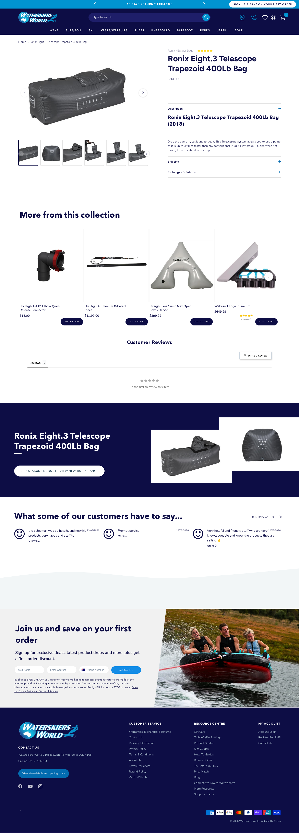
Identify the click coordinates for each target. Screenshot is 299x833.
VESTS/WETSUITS (114, 30)
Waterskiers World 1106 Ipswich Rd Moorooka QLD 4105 (55, 755)
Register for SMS (269, 737)
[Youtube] (30, 786)
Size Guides (201, 749)
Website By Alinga (271, 821)
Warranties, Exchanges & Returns (150, 732)
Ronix (171, 51)
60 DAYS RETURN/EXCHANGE (149, 4)
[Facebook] (20, 786)
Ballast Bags (185, 51)
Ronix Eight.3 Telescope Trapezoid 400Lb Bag (58, 42)
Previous (95, 4)
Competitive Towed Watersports (214, 783)
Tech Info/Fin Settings (207, 737)
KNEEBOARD (160, 30)
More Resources (204, 789)
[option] (84, 92)
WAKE (54, 30)
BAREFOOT (185, 30)
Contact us (265, 743)
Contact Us (136, 737)
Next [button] (143, 93)
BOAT (239, 30)
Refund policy (137, 772)
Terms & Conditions (141, 754)
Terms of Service (139, 766)
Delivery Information (141, 743)
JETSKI (222, 30)
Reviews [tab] (34, 363)
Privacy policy (137, 749)
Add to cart (71, 321)
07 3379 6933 (38, 761)
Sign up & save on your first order (262, 4)
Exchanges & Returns (182, 172)
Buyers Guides (203, 760)
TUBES (139, 30)
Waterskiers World (249, 821)
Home (22, 42)
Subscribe (126, 669)
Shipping (173, 162)
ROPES (205, 30)
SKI (91, 30)
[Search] (206, 17)
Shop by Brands (204, 794)
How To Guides (204, 754)
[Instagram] (40, 786)
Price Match (201, 772)
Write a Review (257, 355)
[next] (268, 277)
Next (204, 4)
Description (175, 109)
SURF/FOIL (74, 30)
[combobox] (149, 17)
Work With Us (138, 777)
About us (135, 760)
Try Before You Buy (206, 766)
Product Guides (204, 743)
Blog (197, 777)
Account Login (267, 732)
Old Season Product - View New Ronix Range (59, 471)
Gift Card (199, 732)
